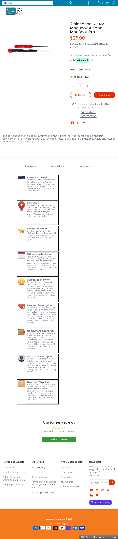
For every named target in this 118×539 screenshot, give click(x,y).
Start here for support (14, 472)
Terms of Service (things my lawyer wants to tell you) (44, 484)
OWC (72, 69)
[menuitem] (103, 3)
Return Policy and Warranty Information (14, 478)
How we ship (66, 481)
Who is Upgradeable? (43, 492)
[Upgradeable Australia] (14, 11)
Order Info (65, 477)
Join (112, 482)
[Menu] (113, 11)
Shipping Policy (39, 477)
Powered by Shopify (59, 523)
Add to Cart (80, 95)
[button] (72, 122)
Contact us (8, 467)
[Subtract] (73, 86)
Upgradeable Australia (55, 519)
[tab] (30, 166)
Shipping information (13, 484)
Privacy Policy (38, 472)
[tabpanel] (59, 287)
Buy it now (104, 95)
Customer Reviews (69, 486)
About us (65, 467)
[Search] (70, 3)
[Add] (87, 86)
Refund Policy (38, 467)
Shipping (89, 44)
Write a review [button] (59, 439)
